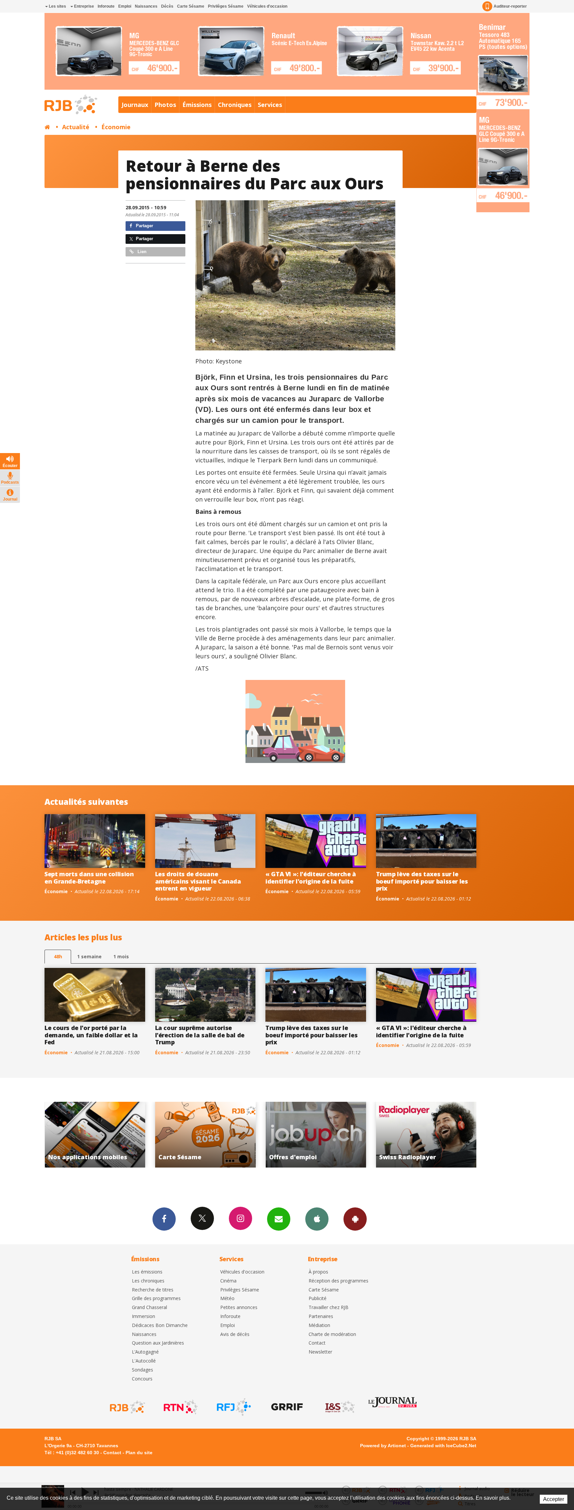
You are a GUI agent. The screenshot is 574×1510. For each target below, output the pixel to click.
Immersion (143, 1316)
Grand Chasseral (149, 1307)
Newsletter (320, 1352)
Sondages (142, 1370)
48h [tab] (58, 956)
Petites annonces (238, 1307)
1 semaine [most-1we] (89, 956)
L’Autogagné (145, 1352)
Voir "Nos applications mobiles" (321, 1135)
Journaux (135, 105)
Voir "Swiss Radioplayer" (210, 1135)
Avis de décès (234, 1334)
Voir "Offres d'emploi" (100, 1135)
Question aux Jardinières (158, 1343)
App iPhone (317, 1219)
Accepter (553, 1499)
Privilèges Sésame (225, 6)
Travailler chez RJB (328, 1307)
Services (270, 105)
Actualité (75, 127)
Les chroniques (148, 1281)
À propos (318, 1272)
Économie (116, 127)
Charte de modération (332, 1334)
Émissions (197, 105)
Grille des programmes (156, 1298)
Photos (165, 105)
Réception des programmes (338, 1281)
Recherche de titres (152, 1290)
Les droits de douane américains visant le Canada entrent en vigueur (198, 881)
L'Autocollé (144, 1361)
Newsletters (278, 1219)
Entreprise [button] (83, 6)
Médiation (319, 1325)
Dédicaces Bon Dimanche (160, 1325)
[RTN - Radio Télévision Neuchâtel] (180, 1407)
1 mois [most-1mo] (121, 956)
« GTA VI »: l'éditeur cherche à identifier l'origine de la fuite (310, 877)
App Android (355, 1219)
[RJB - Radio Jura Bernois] (127, 1407)
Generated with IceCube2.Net (443, 1445)
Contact (317, 1343)
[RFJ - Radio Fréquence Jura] (233, 1407)
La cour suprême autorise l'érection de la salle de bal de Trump (199, 1035)
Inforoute (106, 6)
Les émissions (147, 1272)
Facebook (164, 1219)
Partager (144, 225)
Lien (141, 251)
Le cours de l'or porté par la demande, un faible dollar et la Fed (91, 1035)
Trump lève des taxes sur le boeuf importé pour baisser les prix (422, 881)
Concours (142, 1379)
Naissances (146, 6)
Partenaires (321, 1316)
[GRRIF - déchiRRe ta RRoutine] (286, 1407)
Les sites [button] (57, 6)
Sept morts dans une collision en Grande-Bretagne (89, 877)
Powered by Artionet (383, 1445)
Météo (227, 1298)
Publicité (318, 1298)
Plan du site (139, 1452)
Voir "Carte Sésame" (431, 1135)
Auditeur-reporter (510, 6)
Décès (167, 6)
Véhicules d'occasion (267, 6)
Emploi (124, 6)
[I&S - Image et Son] (339, 1407)
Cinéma (228, 1281)
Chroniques (234, 105)
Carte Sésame (190, 6)
